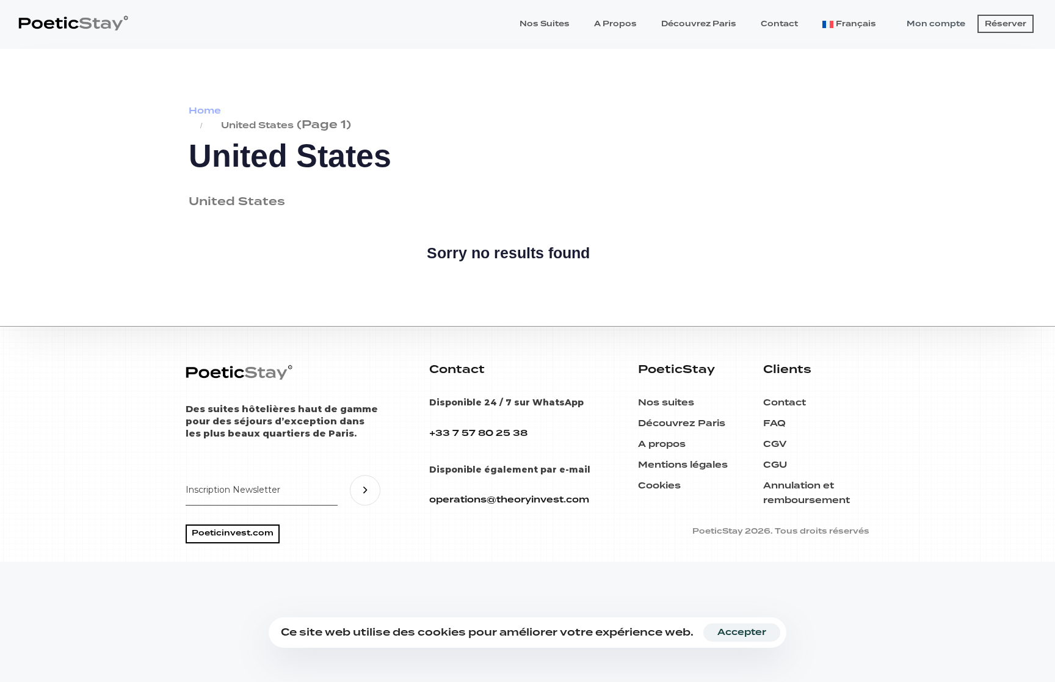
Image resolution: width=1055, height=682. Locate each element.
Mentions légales (683, 465)
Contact (779, 24)
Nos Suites (545, 24)
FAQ (774, 423)
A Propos (615, 24)
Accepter (741, 632)
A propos (662, 444)
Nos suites (666, 403)
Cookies (659, 486)
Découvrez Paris (698, 24)
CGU (775, 465)
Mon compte (936, 24)
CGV (774, 444)
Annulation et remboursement (806, 493)
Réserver (1005, 24)
